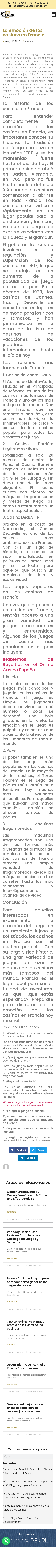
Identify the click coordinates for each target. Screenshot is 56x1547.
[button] (54, 14)
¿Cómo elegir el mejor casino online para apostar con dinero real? (28, 1103)
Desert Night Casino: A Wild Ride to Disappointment (26, 1366)
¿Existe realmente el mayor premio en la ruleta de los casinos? (26, 1325)
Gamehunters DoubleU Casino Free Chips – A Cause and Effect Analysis (27, 1195)
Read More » (12, 1212)
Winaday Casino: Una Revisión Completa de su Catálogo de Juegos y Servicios (24, 1237)
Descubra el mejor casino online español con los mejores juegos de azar (25, 1407)
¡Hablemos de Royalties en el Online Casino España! (28, 664)
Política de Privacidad (28, 1534)
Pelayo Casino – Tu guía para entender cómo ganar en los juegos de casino (28, 1281)
